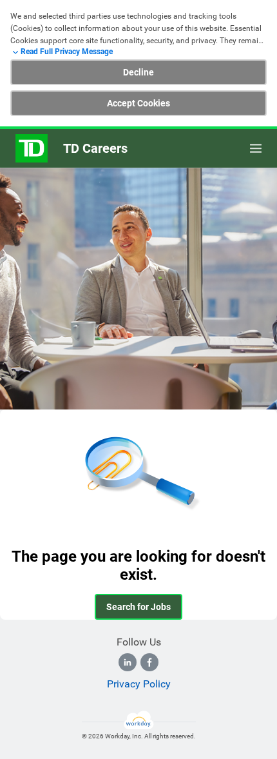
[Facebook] (149, 662)
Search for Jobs (138, 607)
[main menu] (255, 148)
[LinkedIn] (128, 662)
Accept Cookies (138, 103)
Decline (138, 72)
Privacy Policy (139, 684)
